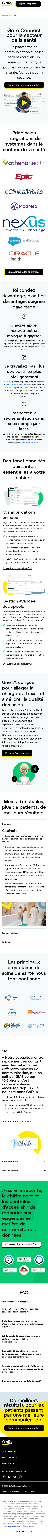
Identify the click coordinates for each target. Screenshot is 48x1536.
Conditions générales (10, 1491)
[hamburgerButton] (44, 4)
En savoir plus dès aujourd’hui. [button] (24, 271)
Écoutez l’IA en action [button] (17, 753)
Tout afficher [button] (8, 1302)
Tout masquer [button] (23, 1302)
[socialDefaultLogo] (4, 1476)
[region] (24, 1515)
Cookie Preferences (23, 1531)
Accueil (5, 16)
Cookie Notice (28, 1526)
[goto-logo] (24, 1442)
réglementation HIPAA (29, 442)
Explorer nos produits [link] (28, 4)
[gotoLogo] (7, 3)
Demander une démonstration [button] (24, 85)
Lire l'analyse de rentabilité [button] (16, 1121)
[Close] (45, 1497)
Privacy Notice (11, 1526)
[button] (24, 102)
